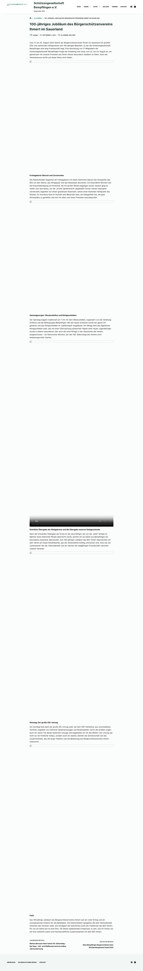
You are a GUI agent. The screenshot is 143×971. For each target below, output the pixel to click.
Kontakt (123, 7)
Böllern (106, 7)
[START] (30, 18)
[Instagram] (135, 7)
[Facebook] (131, 7)
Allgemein (64, 35)
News (79, 7)
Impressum (11, 962)
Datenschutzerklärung (27, 962)
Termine (115, 7)
